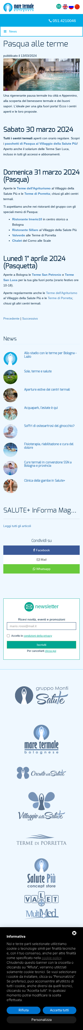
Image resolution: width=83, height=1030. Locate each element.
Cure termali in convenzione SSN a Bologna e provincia (47, 464)
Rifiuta (24, 1010)
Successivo (30, 318)
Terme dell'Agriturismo (61, 293)
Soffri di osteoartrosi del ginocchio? (49, 426)
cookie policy (51, 958)
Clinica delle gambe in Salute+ (44, 480)
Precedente (11, 318)
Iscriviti (41, 645)
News (11, 31)
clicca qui (50, 651)
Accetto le (31, 635)
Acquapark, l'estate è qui (41, 408)
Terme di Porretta (60, 298)
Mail (43, 559)
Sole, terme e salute (38, 371)
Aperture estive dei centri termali (47, 389)
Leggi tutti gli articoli (17, 526)
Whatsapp (42, 569)
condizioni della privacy (38, 635)
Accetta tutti (59, 1010)
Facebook (42, 550)
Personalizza (41, 1020)
